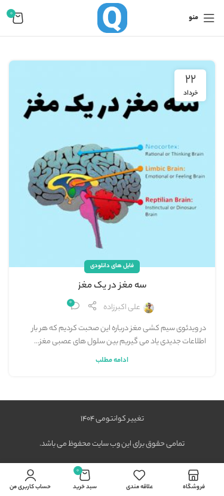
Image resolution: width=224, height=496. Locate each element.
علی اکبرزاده (121, 307)
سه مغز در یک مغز (112, 286)
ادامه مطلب (112, 361)
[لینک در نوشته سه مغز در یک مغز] (112, 164)
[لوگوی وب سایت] (112, 17)
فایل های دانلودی (112, 266)
